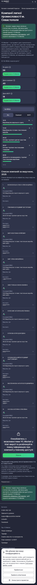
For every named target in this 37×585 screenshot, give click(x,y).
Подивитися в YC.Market (11, 74)
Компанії (18, 115)
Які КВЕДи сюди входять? (11, 61)
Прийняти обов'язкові (18, 575)
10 (15, 418)
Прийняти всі (18, 570)
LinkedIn (4, 519)
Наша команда (6, 531)
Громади (4, 543)
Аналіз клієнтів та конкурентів (12, 537)
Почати (18, 455)
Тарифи (4, 534)
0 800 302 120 (6, 510)
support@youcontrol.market (10, 516)
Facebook (4, 522)
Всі (8, 115)
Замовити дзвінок (7, 513)
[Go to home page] (5, 1)
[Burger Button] (35, 2)
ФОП (29, 115)
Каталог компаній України (10, 8)
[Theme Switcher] (32, 1)
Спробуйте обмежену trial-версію (14, 34)
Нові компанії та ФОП (9, 540)
